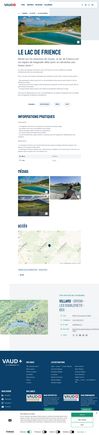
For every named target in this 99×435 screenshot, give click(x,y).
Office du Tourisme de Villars (81, 316)
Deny (82, 424)
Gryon (54, 160)
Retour (22, 275)
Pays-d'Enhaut (80, 374)
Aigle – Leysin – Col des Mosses (61, 366)
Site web (66, 329)
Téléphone (66, 320)
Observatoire (30, 377)
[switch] (42, 432)
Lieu (64, 316)
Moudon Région (56, 382)
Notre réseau (30, 369)
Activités (32, 13)
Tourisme (24, 13)
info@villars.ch (77, 324)
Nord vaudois (79, 366)
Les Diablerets (71, 305)
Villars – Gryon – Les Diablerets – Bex (86, 381)
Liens (65, 335)
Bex (62, 309)
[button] (49, 245)
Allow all (82, 414)
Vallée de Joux (79, 377)
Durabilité (29, 374)
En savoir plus (49, 409)
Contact (28, 382)
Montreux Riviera (57, 377)
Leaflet (61, 263)
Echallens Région (56, 372)
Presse (28, 380)
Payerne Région (80, 372)
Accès (67, 104)
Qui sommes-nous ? (32, 366)
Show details (80, 432)
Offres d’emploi (31, 372)
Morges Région (56, 380)
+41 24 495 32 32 (77, 320)
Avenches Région (56, 369)
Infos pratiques (44, 104)
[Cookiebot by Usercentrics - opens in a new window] (10, 432)
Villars (65, 301)
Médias (57, 104)
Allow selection (82, 419)
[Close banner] (96, 413)
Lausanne (54, 374)
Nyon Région (79, 369)
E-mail (65, 325)
